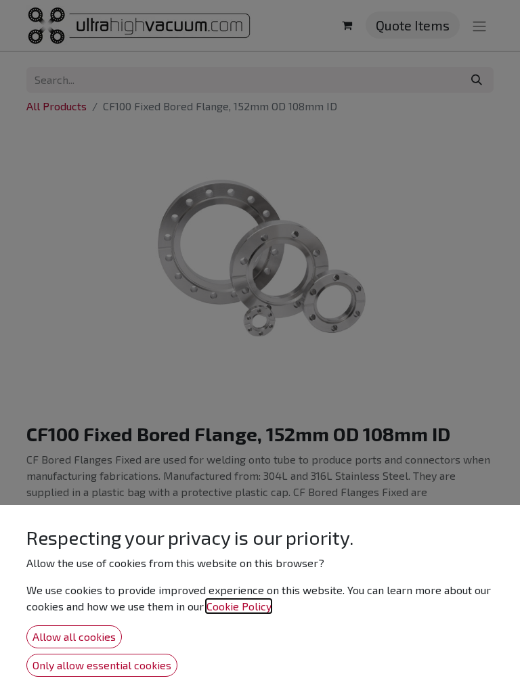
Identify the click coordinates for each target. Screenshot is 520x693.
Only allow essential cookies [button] (101, 664)
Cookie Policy (239, 606)
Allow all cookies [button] (74, 636)
